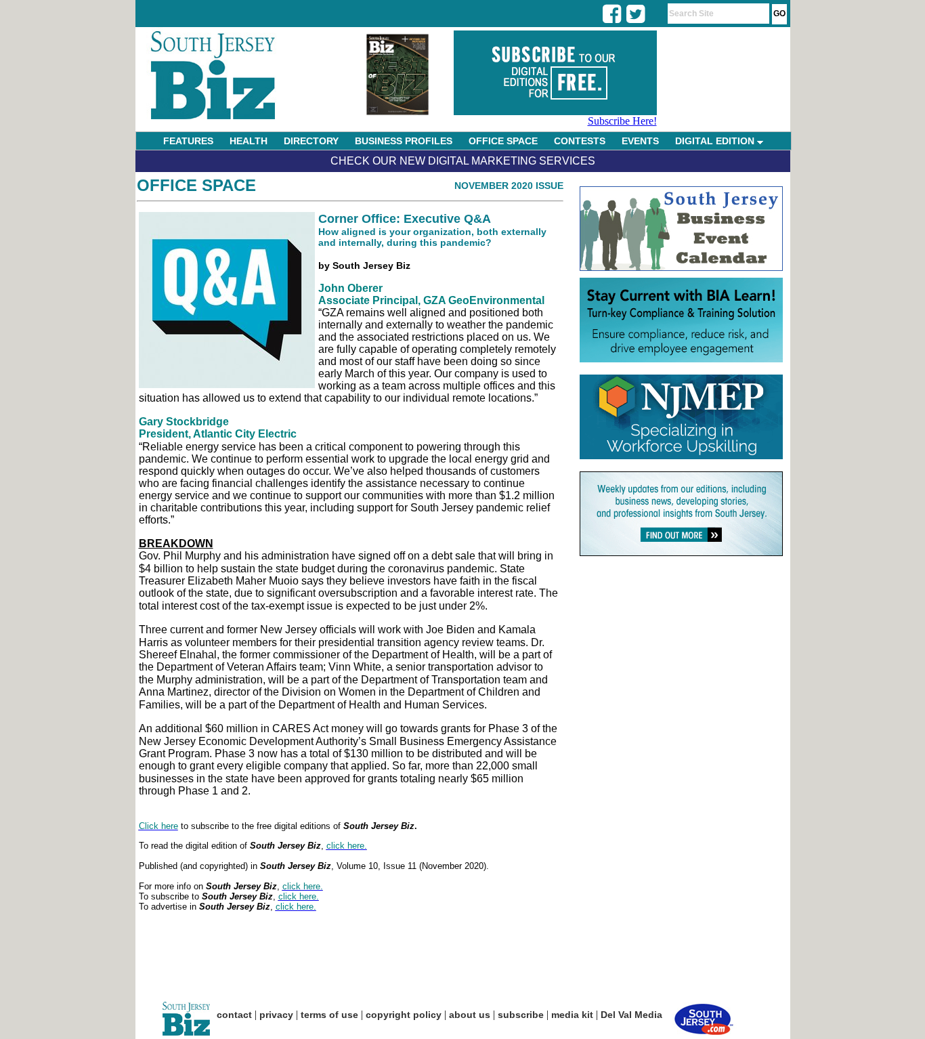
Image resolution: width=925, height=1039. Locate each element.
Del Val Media (631, 1014)
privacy (276, 1014)
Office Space (196, 185)
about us (469, 1014)
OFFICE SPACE (503, 140)
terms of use (329, 1014)
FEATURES (188, 140)
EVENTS (640, 140)
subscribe (521, 1014)
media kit (572, 1014)
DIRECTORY (311, 140)
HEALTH (248, 140)
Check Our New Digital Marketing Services (462, 161)
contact (234, 1014)
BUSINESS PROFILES (403, 140)
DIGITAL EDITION (716, 140)
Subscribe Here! (622, 121)
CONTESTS (579, 140)
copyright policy (404, 1014)
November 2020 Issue (508, 185)
